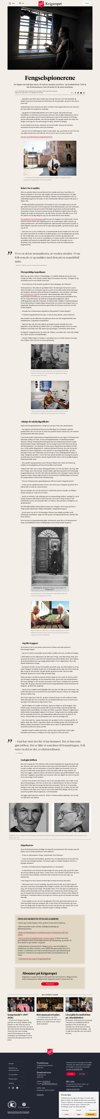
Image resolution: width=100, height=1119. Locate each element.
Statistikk (79, 1110)
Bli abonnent (50, 984)
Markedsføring (93, 1110)
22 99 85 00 (46, 1081)
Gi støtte (70, 1074)
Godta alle (91, 1114)
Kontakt (11, 1064)
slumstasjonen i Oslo (30, 294)
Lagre (79, 1114)
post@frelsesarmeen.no (49, 1084)
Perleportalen (13, 1079)
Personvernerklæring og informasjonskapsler (19, 1111)
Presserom (40, 1095)
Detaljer (67, 1114)
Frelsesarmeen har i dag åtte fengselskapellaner (35, 959)
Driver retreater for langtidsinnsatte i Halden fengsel (36, 938)
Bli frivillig (82, 1074)
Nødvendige (65, 1110)
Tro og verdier (13, 1074)
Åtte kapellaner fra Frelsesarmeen (32, 219)
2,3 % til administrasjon (24, 1107)
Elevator (49, 946)
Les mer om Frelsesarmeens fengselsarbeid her (36, 137)
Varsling (11, 1083)
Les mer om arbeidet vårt (74, 1069)
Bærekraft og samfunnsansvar (14, 1069)
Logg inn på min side (73, 1089)
